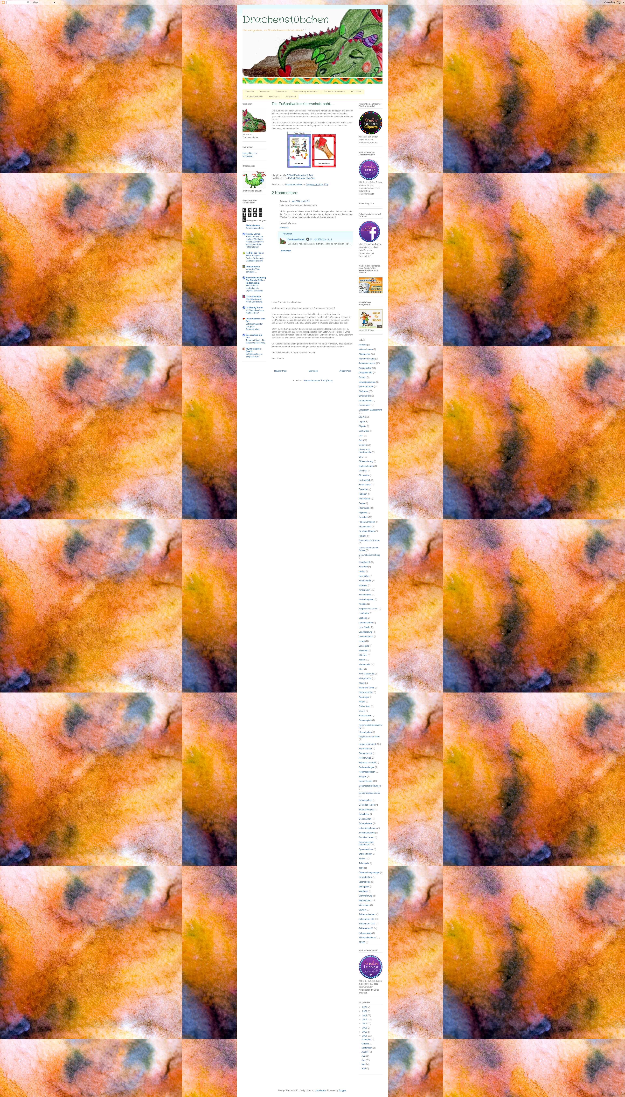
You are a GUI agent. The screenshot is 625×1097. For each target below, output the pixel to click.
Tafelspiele (364, 863)
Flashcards (364, 508)
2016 (365, 1028)
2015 (365, 1032)
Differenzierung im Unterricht (305, 92)
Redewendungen (366, 767)
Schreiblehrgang (366, 809)
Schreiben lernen (367, 805)
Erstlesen (363, 489)
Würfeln (362, 910)
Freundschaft (365, 526)
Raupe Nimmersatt (367, 744)
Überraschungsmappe (369, 872)
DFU (361, 457)
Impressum (265, 92)
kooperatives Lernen (368, 608)
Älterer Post (345, 371)
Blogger (342, 1090)
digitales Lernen (366, 466)
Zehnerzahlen (365, 933)
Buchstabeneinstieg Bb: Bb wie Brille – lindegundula (256, 280)
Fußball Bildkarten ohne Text (301, 178)
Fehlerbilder (364, 498)
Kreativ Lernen (253, 234)
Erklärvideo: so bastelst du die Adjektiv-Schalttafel (254, 288)
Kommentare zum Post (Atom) (318, 380)
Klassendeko (365, 594)
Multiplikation (365, 678)
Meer (361, 669)
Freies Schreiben (367, 522)
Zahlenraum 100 (366, 919)
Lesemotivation (366, 636)
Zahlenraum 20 (366, 928)
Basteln (362, 377)
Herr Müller (364, 576)
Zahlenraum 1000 (367, 923)
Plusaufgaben (365, 732)
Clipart (362, 421)
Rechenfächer (365, 748)
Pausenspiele (365, 720)
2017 (365, 1023)
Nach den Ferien (366, 687)
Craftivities (364, 431)
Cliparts (362, 426)
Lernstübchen (253, 266)
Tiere (361, 868)
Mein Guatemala (366, 673)
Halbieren (363, 566)
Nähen (362, 701)
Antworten (284, 227)
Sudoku (362, 858)
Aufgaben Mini (365, 372)
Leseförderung (365, 632)
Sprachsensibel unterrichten (366, 843)
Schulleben (364, 814)
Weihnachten (365, 900)
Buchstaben (364, 405)
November (366, 1039)
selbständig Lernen (368, 828)
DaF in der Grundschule (334, 92)
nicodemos (321, 1090)
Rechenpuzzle (365, 753)
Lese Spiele (364, 627)
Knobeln (363, 604)
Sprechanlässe (366, 849)
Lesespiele (364, 646)
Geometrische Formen (369, 540)
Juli (363, 1056)
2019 (365, 1015)
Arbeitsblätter (365, 368)
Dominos (363, 470)
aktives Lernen (366, 349)
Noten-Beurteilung (254, 302)
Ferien (362, 503)
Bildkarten (363, 391)
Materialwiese (253, 225)
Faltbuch (363, 494)
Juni (363, 1060)
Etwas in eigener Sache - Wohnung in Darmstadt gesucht (255, 258)
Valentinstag (364, 882)
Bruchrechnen (365, 400)
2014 (365, 1036)
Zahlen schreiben (367, 914)
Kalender (363, 585)
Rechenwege (365, 758)
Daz (361, 440)
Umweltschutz (365, 877)
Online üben (364, 706)
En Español (290, 97)
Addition (363, 344)
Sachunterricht (366, 781)
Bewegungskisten (367, 382)
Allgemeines (364, 354)
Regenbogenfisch (367, 772)
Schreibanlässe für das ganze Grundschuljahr (254, 326)
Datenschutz (281, 92)
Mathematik (364, 664)
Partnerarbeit (365, 715)
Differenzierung (366, 461)
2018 (365, 1019)
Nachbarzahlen (366, 692)
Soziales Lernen (366, 837)
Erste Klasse (365, 484)
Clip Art (362, 417)
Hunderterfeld (365, 580)
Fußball (362, 536)
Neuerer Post (280, 371)
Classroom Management (370, 410)
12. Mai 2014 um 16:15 (321, 239)
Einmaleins (364, 475)
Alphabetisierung (367, 358)
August (365, 1052)
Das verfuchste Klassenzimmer (254, 297)
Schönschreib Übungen (370, 786)
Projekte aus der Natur (369, 736)
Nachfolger (364, 697)
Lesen (362, 641)
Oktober (365, 1043)
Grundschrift (364, 562)
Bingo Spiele (365, 396)
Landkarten (364, 613)
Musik (362, 683)
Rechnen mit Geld (367, 762)
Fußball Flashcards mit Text (300, 175)
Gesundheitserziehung (369, 555)
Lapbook (363, 618)
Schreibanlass (365, 800)
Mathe (362, 659)
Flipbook (363, 512)
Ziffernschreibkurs (367, 937)
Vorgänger (363, 891)
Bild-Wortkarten (366, 386)
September (366, 1048)
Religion (362, 776)
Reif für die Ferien (255, 253)
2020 (365, 1011)
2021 (365, 1007)
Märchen (363, 655)
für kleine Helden (367, 531)
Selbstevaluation (367, 832)
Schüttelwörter (365, 823)
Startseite (249, 92)
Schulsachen (365, 819)
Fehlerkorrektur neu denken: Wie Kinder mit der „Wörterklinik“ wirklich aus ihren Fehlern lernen (255, 241)
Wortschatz (364, 905)
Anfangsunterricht (367, 363)
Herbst (362, 571)
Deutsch (363, 445)
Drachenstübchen (286, 20)
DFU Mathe (356, 92)
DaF (361, 435)
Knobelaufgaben (366, 599)
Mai (363, 1064)
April (363, 1068)
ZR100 (362, 942)
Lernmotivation (366, 622)
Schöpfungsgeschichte (369, 793)
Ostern (362, 711)
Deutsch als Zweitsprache (365, 450)
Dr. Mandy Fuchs (254, 307)
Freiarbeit (363, 517)
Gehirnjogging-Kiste (255, 228)
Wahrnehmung (365, 896)
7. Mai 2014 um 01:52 (299, 201)
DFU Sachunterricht (254, 97)
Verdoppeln (364, 886)
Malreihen (363, 650)
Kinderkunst (274, 97)
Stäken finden (365, 854)
